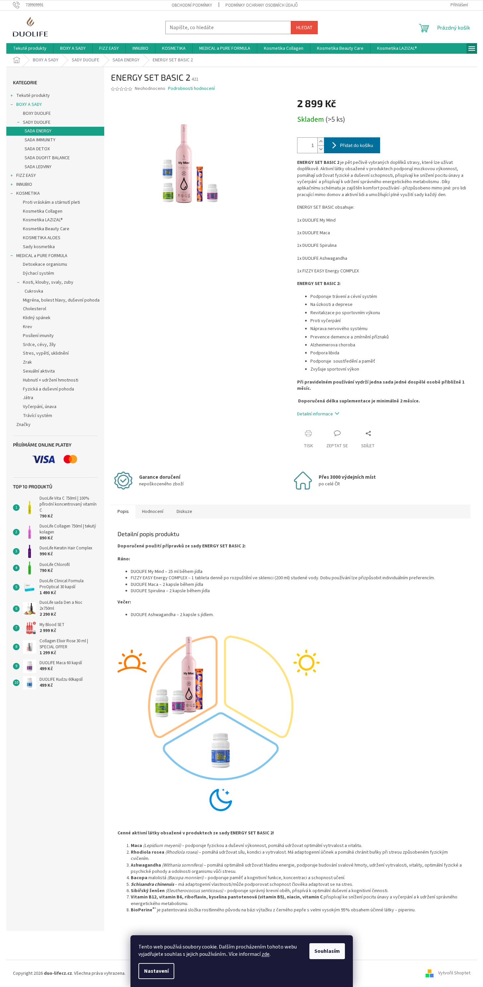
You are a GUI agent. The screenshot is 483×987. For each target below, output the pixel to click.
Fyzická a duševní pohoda (48, 389)
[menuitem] (29, 48)
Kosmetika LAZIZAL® (43, 220)
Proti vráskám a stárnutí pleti (51, 202)
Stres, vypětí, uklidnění (46, 353)
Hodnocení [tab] (152, 511)
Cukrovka (34, 291)
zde (266, 954)
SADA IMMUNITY (40, 140)
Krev (27, 326)
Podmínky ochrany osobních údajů (261, 5)
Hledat (304, 27)
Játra (28, 397)
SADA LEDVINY (38, 167)
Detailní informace (315, 414)
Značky (23, 424)
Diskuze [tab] (184, 511)
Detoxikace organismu (45, 264)
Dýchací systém (38, 273)
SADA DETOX (37, 149)
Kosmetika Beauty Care (46, 229)
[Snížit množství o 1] (320, 149)
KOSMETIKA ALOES (41, 238)
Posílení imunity (38, 335)
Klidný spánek (36, 318)
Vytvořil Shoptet (454, 973)
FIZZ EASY (26, 175)
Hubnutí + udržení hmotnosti (50, 380)
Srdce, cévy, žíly (39, 344)
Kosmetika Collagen (42, 211)
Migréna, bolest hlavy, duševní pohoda (61, 300)
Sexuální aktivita (39, 371)
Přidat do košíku (356, 145)
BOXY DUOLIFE (37, 113)
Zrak (27, 362)
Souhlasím (327, 951)
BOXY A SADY (29, 104)
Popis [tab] (123, 511)
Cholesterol (34, 309)
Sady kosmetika (39, 247)
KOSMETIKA (28, 193)
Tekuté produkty (33, 95)
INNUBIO (24, 184)
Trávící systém (37, 415)
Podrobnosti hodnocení (191, 89)
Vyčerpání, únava (39, 406)
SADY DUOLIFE (36, 122)
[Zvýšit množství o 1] (320, 141)
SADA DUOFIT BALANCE (47, 158)
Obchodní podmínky (192, 5)
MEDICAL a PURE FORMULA (41, 255)
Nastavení (156, 971)
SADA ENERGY (38, 131)
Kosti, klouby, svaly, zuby (48, 282)
